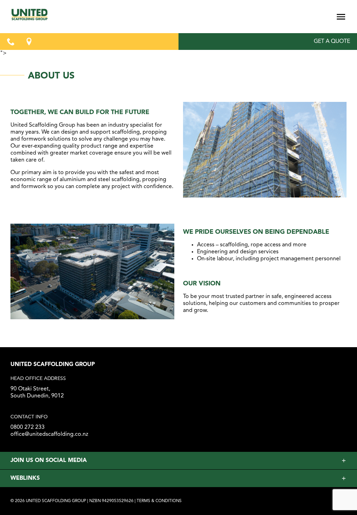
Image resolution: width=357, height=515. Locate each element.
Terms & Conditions (159, 501)
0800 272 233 (27, 427)
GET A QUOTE (332, 41)
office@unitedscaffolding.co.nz (49, 434)
